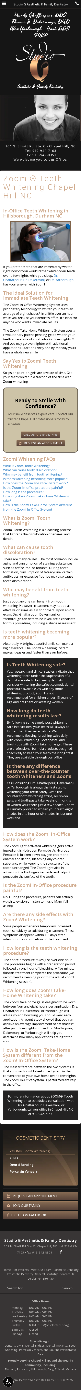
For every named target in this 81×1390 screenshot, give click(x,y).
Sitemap (48, 1278)
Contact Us (67, 1274)
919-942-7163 (44, 151)
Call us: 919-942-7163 (40, 434)
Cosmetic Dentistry (40, 1138)
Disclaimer (34, 1278)
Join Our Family (26, 1205)
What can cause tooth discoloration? (30, 470)
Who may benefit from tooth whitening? (32, 474)
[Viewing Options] (8, 1382)
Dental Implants (56, 1345)
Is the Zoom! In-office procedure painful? (33, 487)
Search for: (15, 1288)
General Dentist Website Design (29, 1380)
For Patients (21, 1270)
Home (7, 1270)
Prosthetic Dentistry (20, 1274)
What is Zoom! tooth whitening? (26, 466)
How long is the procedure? (23, 492)
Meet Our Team (41, 1270)
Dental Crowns (14, 1345)
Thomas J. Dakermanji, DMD (41, 21)
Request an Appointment (34, 1196)
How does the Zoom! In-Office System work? (35, 483)
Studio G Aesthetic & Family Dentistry (41, 4)
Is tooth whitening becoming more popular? (35, 479)
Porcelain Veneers (24, 1171)
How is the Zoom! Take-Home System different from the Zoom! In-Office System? (37, 507)
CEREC (14, 1158)
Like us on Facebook (28, 1215)
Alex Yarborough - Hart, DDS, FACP (40, 32)
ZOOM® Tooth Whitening (30, 1151)
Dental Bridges (35, 1345)
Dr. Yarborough (62, 280)
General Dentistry (46, 1274)
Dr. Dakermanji (34, 280)
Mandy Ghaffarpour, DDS (40, 15)
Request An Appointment (42, 443)
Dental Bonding (21, 1165)
